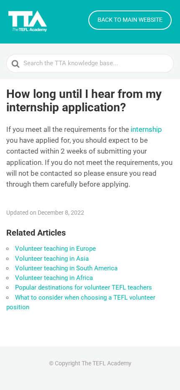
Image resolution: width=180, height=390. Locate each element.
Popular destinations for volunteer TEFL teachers (83, 287)
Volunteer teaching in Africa (54, 278)
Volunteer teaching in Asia (52, 258)
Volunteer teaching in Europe (55, 248)
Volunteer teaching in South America (66, 268)
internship (146, 129)
